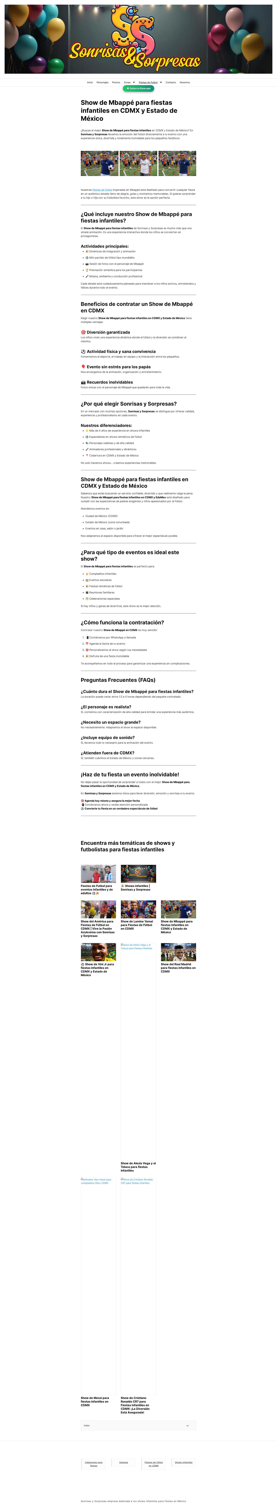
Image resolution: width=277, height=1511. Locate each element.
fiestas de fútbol (102, 189)
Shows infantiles (183, 1462)
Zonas (127, 82)
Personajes (102, 82)
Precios (116, 82)
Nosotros (185, 82)
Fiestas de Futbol (148, 82)
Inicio (90, 82)
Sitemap (123, 1462)
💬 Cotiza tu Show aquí (138, 88)
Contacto (171, 82)
